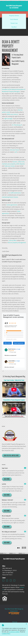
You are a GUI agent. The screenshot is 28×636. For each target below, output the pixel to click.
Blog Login (14, 622)
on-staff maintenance (14, 193)
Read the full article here (11, 455)
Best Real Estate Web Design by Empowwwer (14, 610)
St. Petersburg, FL (17, 125)
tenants (15, 162)
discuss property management (17, 243)
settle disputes (20, 164)
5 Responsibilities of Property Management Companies (14, 400)
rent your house (14, 150)
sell (16, 152)
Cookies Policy (6, 633)
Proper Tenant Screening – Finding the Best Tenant (14, 380)
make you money (10, 166)
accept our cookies (14, 632)
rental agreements (12, 205)
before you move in (12, 114)
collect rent (21, 162)
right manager (8, 118)
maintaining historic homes (10, 197)
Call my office (13, 240)
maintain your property (8, 164)
